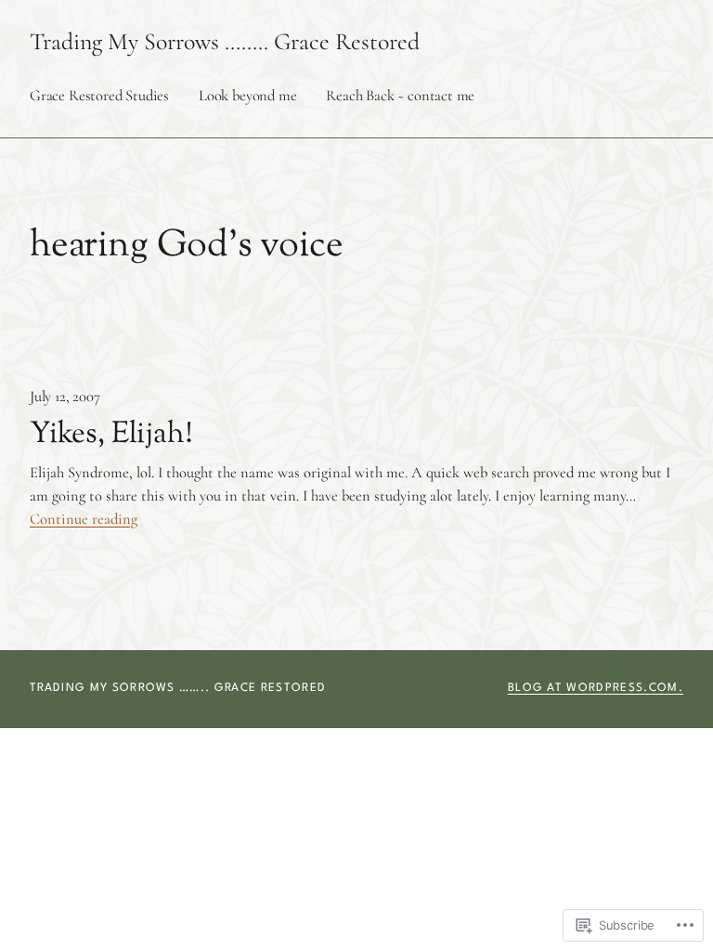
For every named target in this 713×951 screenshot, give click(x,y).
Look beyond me (247, 95)
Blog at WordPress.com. (595, 688)
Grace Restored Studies (99, 95)
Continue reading (83, 519)
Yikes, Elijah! (111, 434)
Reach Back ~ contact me (400, 95)
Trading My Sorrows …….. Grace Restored (225, 41)
